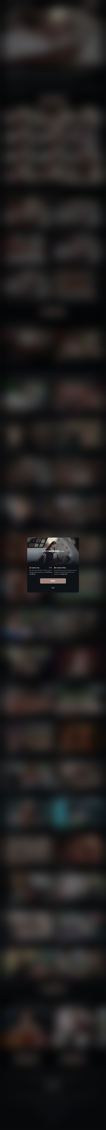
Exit (53, 588)
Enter (53, 581)
